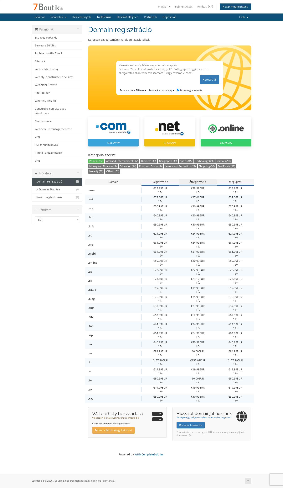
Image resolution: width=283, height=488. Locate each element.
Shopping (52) (207, 166)
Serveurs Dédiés (45, 45)
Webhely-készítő (45, 101)
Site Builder (42, 93)
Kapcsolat (169, 17)
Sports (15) (186, 161)
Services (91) (224, 161)
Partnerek (150, 17)
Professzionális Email (48, 53)
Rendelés (57, 17)
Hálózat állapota (127, 17)
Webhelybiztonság (47, 69)
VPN (37, 137)
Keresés (208, 79)
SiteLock (40, 61)
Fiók (242, 17)
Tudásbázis (104, 17)
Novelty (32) (96, 171)
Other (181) (112, 171)
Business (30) (148, 161)
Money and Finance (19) (103, 166)
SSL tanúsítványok (46, 145)
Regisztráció (205, 6)
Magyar (163, 6)
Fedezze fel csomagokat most (113, 430)
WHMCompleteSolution (149, 454)
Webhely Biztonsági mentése (53, 129)
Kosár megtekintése (235, 6)
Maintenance (43, 121)
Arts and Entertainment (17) (122, 161)
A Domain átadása (47, 189)
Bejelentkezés (184, 6)
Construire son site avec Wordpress (50, 111)
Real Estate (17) (226, 166)
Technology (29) (204, 161)
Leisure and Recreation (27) (180, 166)
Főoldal (40, 17)
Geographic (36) (168, 161)
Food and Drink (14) (150, 166)
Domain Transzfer (190, 425)
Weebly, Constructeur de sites (54, 77)
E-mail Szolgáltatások (48, 153)
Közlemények (81, 17)
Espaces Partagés (46, 37)
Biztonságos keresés (191, 90)
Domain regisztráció (48, 181)
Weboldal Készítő (46, 85)
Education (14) (128, 166)
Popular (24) (96, 161)
